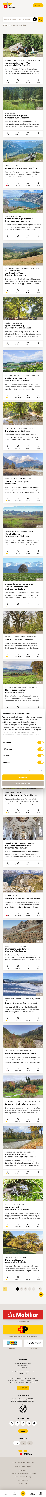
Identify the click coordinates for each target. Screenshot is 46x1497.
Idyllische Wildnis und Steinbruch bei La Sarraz (17, 379)
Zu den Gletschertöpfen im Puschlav (17, 482)
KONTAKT (23, 1388)
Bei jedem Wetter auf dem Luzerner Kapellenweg (18, 847)
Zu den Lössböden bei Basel (19, 639)
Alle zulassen (23, 777)
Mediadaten (23, 1483)
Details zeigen (34, 771)
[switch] (40, 749)
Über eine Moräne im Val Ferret (20, 1054)
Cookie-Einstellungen (23, 1466)
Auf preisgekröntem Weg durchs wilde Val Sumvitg (17, 64)
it (29, 1443)
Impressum (23, 1470)
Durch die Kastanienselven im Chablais (15, 1261)
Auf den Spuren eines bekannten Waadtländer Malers (20, 1156)
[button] (23, 1493)
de (17, 1443)
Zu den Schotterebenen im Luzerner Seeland (16, 588)
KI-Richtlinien (23, 1480)
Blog (23, 1431)
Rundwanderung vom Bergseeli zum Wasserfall (17, 117)
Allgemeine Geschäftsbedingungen (23, 1473)
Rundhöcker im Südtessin (17, 431)
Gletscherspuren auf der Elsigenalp (22, 898)
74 (40, 1289)
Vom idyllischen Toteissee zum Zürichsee (17, 535)
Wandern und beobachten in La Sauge (17, 1208)
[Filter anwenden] (41, 19)
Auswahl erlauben (23, 783)
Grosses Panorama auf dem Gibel (21, 168)
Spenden (38, 5)
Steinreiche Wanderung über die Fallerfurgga (17, 950)
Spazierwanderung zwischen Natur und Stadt (18, 327)
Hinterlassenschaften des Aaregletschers (15, 691)
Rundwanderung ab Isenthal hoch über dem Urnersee (19, 220)
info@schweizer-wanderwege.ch (23, 1372)
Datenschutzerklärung (23, 1477)
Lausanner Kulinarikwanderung (20, 1104)
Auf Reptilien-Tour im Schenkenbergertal (16, 274)
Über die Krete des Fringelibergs (21, 795)
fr (23, 1443)
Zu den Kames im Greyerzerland (21, 1003)
